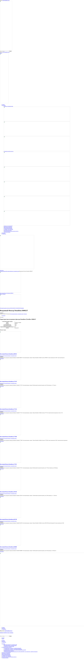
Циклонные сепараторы (8, 226)
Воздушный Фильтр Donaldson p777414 (8, 409)
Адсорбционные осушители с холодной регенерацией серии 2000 (15, 649)
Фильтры (4, 271)
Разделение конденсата (8, 230)
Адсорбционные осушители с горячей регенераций (12, 648)
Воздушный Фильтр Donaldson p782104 (8, 491)
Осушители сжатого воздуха (8, 151)
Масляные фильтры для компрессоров (10, 645)
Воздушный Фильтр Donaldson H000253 (6, 293)
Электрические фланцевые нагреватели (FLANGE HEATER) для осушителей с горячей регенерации (20, 651)
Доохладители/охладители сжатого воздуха (11, 231)
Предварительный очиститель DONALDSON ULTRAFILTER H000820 (12, 308)
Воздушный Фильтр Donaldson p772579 (8, 381)
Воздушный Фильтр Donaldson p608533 (8, 353)
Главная (1, 271)
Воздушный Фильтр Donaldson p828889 (8, 546)
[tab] (43, 315)
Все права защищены (6, 632)
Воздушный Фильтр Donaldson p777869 (8, 436)
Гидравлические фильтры (8, 228)
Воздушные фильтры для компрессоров (12, 271)
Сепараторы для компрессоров (9, 646)
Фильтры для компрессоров (8, 106)
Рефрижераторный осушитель (9, 650)
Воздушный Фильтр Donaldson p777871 (8, 464)
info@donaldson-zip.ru (6, 0)
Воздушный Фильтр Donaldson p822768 (8, 519)
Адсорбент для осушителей (8, 229)
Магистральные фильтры (8, 227)
